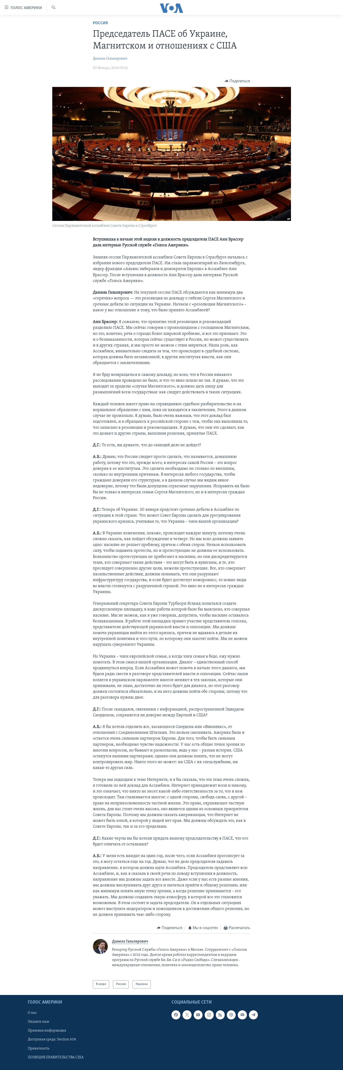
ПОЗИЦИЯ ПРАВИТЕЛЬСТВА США (56, 1057)
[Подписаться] (242, 1014)
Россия (100, 23)
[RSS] (220, 1014)
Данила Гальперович (110, 59)
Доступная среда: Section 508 (52, 1039)
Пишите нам (38, 1022)
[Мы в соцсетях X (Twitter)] (186, 1014)
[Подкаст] (231, 1014)
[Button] (237, 81)
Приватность (38, 1048)
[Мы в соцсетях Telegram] (253, 1014)
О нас (32, 1013)
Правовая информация (47, 1030)
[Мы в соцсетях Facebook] (176, 1014)
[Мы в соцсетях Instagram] (209, 1014)
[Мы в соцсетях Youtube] (198, 1014)
